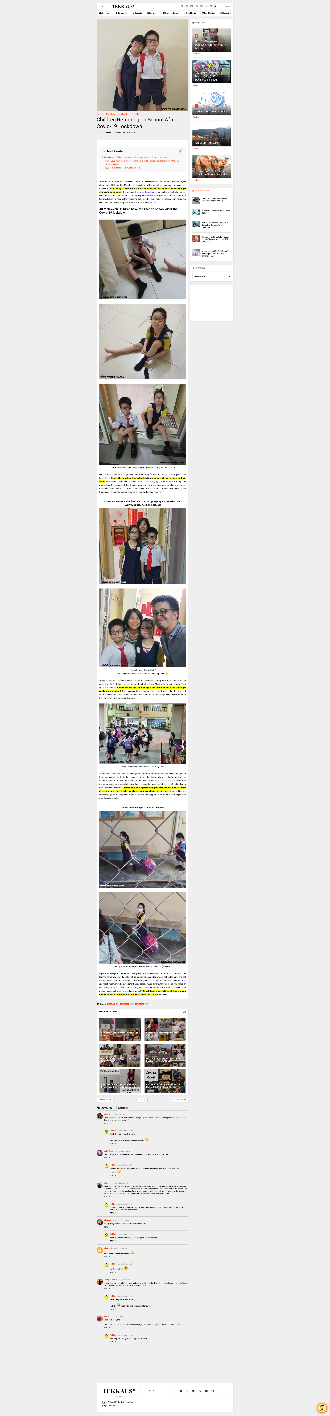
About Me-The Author (207, 142)
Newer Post (105, 1100)
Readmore (196, 54)
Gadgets (138, 13)
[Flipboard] (182, 6)
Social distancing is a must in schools (124, 168)
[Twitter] (201, 6)
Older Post (180, 1100)
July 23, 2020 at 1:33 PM (125, 1204)
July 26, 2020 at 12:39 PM (115, 1316)
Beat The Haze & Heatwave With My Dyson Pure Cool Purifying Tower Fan (119, 1085)
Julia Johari (109, 1151)
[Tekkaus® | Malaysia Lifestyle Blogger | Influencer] (123, 7)
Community (122, 13)
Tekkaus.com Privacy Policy (211, 111)
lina (105, 1316)
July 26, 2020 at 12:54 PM (125, 1335)
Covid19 (135, 114)
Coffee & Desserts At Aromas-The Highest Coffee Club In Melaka (163, 1085)
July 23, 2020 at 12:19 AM (116, 1114)
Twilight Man (109, 1280)
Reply (106, 1123)
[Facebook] (211, 6)
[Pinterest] (186, 6)
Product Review (172, 13)
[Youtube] (191, 6)
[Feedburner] (197, 6)
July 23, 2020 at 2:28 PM (125, 1234)
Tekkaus (113, 1130)
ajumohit (108, 1248)
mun (106, 1114)
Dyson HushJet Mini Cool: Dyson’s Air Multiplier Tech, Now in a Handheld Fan (215, 253)
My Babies (110, 114)
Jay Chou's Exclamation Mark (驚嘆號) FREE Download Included (208, 76)
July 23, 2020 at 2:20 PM (122, 1220)
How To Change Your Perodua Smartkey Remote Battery (210, 45)
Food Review (209, 13)
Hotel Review (191, 13)
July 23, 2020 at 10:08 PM (119, 1248)
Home (99, 114)
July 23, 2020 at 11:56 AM (122, 1151)
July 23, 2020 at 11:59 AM (125, 1165)
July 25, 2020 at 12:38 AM (123, 1280)
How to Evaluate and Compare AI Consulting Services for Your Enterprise (215, 225)
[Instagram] (206, 6)
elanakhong (109, 1220)
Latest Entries (201, 191)
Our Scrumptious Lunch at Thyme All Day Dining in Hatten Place (164, 1060)
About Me (105, 13)
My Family (123, 114)
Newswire (226, 13)
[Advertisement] (211, 303)
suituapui (108, 1183)
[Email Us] (322, 1408)
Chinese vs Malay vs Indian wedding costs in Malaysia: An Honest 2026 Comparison (216, 239)
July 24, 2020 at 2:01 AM (125, 1264)
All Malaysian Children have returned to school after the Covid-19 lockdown (136, 157)
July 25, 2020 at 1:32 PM (125, 1296)
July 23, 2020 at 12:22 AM (125, 1130)
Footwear (153, 13)
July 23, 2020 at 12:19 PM (120, 1183)
